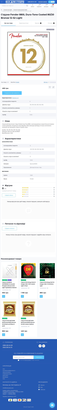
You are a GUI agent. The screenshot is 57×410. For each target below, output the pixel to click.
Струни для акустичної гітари (20, 9)
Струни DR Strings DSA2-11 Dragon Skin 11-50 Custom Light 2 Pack (28, 284)
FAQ (4, 368)
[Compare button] (53, 87)
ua (53, 1)
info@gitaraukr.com (8, 388)
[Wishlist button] (49, 87)
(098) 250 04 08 (8, 345)
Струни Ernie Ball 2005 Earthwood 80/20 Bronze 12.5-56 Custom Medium (28, 322)
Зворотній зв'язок (7, 372)
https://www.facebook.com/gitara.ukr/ (40, 345)
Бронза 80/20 (33, 163)
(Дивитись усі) (15, 97)
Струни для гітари (8, 9)
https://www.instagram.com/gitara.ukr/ (43, 345)
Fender (17, 82)
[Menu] (2, 2)
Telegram (42, 385)
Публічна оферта (27, 360)
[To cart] (3, 296)
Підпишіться (39, 357)
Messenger (42, 389)
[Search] (27, 5)
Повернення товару (7, 373)
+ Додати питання (9, 228)
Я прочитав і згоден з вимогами (29, 360)
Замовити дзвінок (42, 1)
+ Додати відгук (9, 195)
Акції (4, 378)
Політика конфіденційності (9, 370)
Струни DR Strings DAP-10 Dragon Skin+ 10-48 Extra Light (47, 284)
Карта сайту (5, 375)
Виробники (5, 377)
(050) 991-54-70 (7, 347)
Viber (41, 387)
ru (49, 1)
